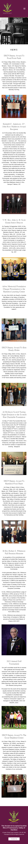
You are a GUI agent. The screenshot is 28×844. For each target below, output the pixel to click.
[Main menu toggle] (24, 9)
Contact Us (14, 839)
